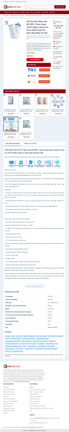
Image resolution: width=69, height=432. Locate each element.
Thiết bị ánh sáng (34, 399)
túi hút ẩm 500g (32, 346)
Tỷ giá (14, 427)
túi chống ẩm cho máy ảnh (55, 336)
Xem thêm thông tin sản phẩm (34, 286)
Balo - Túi (29, 12)
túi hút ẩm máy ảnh (17, 351)
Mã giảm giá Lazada (9, 408)
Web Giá (36, 427)
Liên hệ (24, 1)
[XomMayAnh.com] (12, 7)
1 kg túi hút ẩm (29, 348)
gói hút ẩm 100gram (15, 338)
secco (24, 346)
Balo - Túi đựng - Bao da (36, 392)
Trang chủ (6, 1)
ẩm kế (7, 338)
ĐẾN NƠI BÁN (34, 59)
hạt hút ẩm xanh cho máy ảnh (28, 343)
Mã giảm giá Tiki (7, 406)
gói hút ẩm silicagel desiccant (13, 346)
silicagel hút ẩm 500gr (42, 338)
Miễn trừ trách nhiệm (9, 394)
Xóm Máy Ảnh (42, 430)
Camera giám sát (34, 403)
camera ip (8, 336)
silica (13, 336)
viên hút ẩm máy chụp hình (40, 341)
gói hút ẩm (19, 336)
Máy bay (51, 12)
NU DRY (35, 36)
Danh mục (12, 1)
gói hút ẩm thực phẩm (29, 338)
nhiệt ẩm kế (52, 341)
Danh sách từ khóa (8, 403)
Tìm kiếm (61, 7)
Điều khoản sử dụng (8, 392)
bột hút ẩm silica (26, 341)
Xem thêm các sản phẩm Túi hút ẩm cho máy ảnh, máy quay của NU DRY (39, 37)
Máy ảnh (15, 12)
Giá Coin (41, 427)
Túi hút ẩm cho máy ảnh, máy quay (33, 15)
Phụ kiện (22, 12)
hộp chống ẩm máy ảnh (50, 348)
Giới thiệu (18, 1)
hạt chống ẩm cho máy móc (13, 341)
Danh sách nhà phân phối (10, 401)
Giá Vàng (30, 427)
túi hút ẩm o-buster (41, 336)
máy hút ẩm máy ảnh (52, 343)
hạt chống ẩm (42, 346)
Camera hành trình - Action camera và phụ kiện (41, 409)
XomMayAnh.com (33, 430)
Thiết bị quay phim (35, 401)
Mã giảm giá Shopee (9, 410)
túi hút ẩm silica (38, 348)
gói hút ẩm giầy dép (29, 336)
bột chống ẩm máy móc (11, 343)
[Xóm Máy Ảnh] (11, 366)
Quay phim (44, 12)
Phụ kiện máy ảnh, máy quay (17, 15)
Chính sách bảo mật (8, 389)
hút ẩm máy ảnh (9, 348)
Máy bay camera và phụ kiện (38, 406)
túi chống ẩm (41, 343)
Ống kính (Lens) (34, 394)
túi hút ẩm (8, 351)
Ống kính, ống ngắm (35, 396)
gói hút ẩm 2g (19, 348)
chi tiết (30, 143)
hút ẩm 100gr (51, 346)
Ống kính (37, 12)
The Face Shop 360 (21, 427)
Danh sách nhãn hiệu (9, 399)
